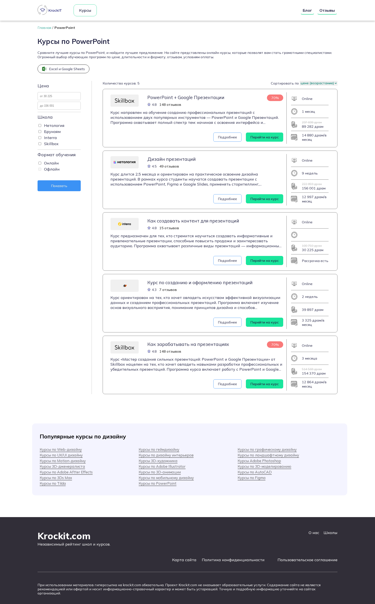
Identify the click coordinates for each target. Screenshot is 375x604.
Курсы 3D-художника (158, 460)
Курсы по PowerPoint (157, 483)
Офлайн (52, 169)
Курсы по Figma (251, 477)
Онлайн (51, 163)
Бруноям (52, 131)
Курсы (85, 10)
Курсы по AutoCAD (255, 472)
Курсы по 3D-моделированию (264, 466)
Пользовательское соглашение (307, 560)
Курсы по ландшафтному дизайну (268, 455)
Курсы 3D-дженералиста (62, 466)
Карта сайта (184, 560)
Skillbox (51, 143)
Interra (50, 137)
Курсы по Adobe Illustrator (162, 466)
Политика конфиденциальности (233, 560)
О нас (314, 532)
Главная (44, 27)
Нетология (54, 125)
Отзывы (327, 10)
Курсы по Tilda (53, 483)
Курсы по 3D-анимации (160, 472)
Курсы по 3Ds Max (56, 477)
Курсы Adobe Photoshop (259, 460)
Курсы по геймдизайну (159, 449)
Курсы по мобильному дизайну (166, 477)
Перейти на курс (264, 137)
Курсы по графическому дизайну (267, 449)
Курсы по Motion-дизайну (63, 460)
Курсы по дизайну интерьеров (166, 455)
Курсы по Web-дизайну (61, 449)
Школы (330, 532)
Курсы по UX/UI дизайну (61, 455)
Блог (307, 10)
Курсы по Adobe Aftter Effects (66, 472)
